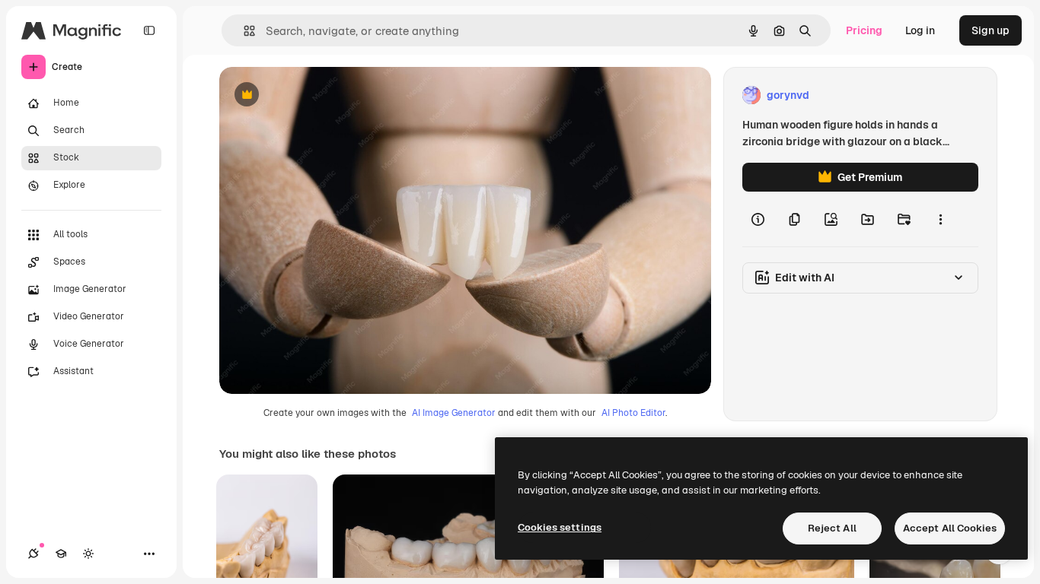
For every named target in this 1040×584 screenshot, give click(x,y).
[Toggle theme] (88, 553)
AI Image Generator (454, 413)
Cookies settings (559, 527)
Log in (920, 30)
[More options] (940, 219)
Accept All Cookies (950, 528)
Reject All (832, 528)
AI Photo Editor (633, 413)
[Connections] (33, 553)
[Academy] (61, 553)
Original (316, 95)
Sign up (990, 30)
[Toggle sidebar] (149, 30)
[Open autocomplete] (243, 30)
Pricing (864, 30)
